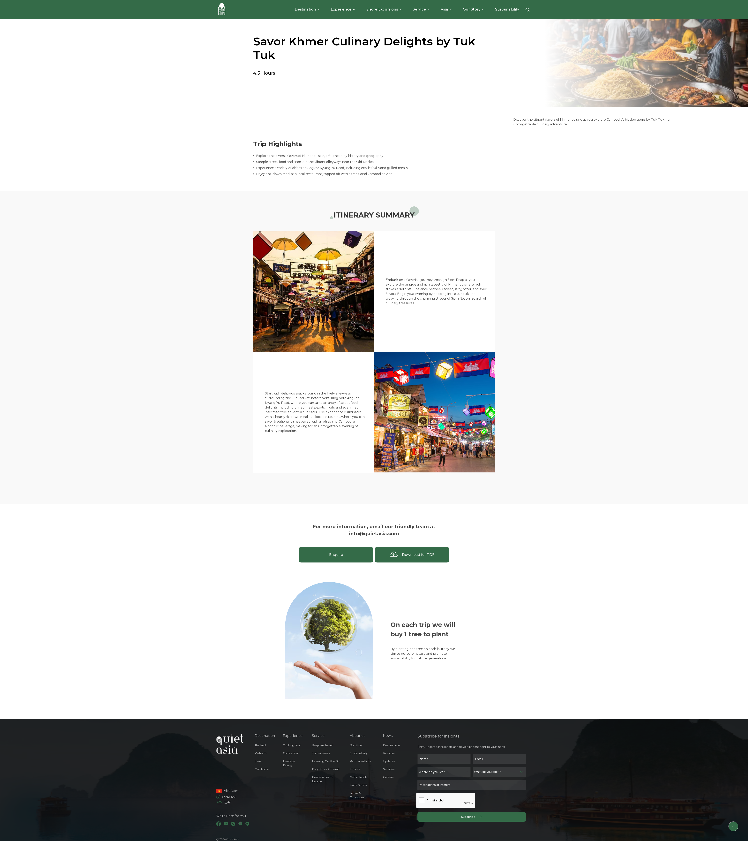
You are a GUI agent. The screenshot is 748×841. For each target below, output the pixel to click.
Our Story (471, 9)
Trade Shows (358, 785)
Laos (258, 761)
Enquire (336, 555)
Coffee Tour (291, 753)
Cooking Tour (292, 745)
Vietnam (260, 753)
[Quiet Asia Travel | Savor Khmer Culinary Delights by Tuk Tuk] (221, 9)
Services (388, 769)
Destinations (391, 745)
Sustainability (507, 9)
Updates (389, 761)
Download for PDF (416, 555)
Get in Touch (358, 777)
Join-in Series (321, 753)
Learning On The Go (326, 761)
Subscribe (470, 817)
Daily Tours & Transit (325, 769)
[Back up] (733, 826)
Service (419, 9)
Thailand (260, 745)
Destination (305, 9)
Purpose (389, 753)
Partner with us (360, 761)
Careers (388, 777)
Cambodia (262, 769)
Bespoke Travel (322, 745)
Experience (341, 9)
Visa (444, 9)
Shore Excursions (382, 9)
